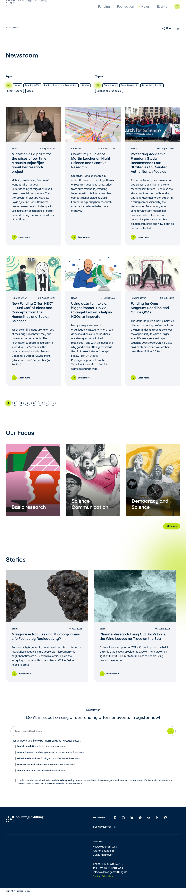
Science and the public (109, 91)
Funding (104, 15)
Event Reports (14, 91)
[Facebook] (140, 817)
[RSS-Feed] (157, 817)
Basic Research (129, 85)
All (8, 85)
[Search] (177, 15)
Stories (85, 85)
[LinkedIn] (115, 817)
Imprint (9, 891)
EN (105, 4)
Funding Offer (32, 85)
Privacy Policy (67, 780)
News (145, 15)
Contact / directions (103, 876)
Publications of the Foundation (60, 85)
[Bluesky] (132, 817)
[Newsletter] (116, 827)
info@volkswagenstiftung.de (110, 871)
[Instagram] (123, 817)
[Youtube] (148, 817)
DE (99, 4)
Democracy (110, 85)
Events (162, 15)
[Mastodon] (165, 817)
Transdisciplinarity (152, 85)
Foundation (125, 15)
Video (30, 91)
